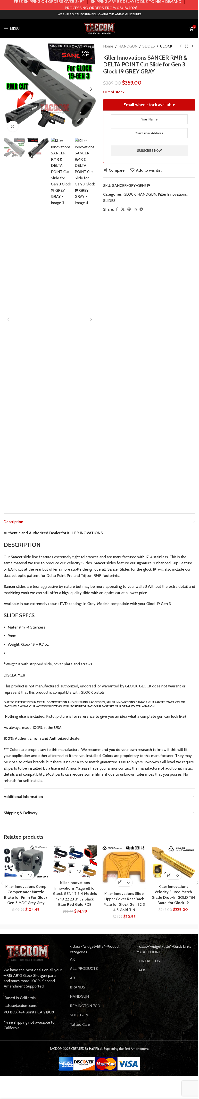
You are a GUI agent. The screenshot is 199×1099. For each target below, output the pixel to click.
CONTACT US (148, 961)
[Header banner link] (99, 5)
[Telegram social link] (141, 209)
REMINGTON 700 (85, 1005)
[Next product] (192, 46)
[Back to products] (187, 46)
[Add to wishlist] (30, 875)
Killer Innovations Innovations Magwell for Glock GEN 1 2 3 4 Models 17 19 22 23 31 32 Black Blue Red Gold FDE (75, 893)
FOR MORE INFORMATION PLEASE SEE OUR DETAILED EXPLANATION (109, 706)
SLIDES (148, 46)
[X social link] (123, 209)
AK (72, 959)
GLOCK (166, 46)
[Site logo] (99, 28)
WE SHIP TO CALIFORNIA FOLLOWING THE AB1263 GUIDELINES (99, 14)
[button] (8, 89)
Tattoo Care (80, 1024)
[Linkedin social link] (135, 209)
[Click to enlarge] (12, 126)
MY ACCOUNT (148, 952)
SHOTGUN (79, 1015)
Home (108, 46)
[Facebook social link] (117, 209)
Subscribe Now (149, 150)
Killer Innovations (172, 194)
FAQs (141, 970)
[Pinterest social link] (129, 209)
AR (72, 978)
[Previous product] (181, 46)
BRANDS (77, 987)
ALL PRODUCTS (84, 968)
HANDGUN (127, 46)
